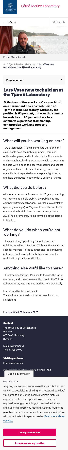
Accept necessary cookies (30, 443)
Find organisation (13, 363)
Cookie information (19, 373)
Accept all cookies (29, 432)
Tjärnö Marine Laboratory (22, 64)
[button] (24, 22)
